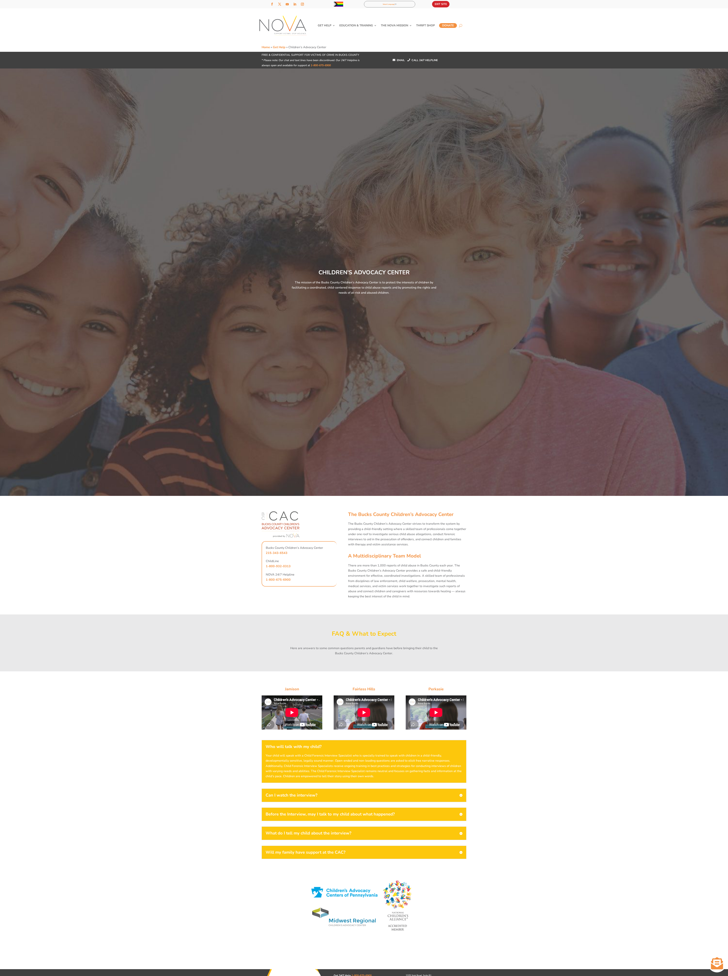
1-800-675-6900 (321, 65)
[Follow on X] (280, 4)
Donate (448, 25)
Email (399, 60)
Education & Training (356, 25)
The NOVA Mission (394, 25)
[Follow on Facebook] (272, 4)
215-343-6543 (276, 553)
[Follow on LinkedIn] (295, 4)
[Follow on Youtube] (287, 4)
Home (266, 47)
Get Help (324, 25)
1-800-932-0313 (278, 566)
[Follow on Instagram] (302, 4)
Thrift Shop (425, 25)
